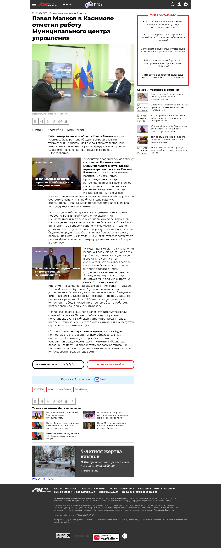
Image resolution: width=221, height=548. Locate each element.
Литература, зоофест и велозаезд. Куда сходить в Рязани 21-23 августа (163, 76)
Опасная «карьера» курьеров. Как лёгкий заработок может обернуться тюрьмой (163, 37)
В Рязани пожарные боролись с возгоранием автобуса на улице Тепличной (163, 63)
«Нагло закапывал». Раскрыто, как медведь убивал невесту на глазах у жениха (169, 150)
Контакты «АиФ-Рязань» (66, 489)
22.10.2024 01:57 (39, 13)
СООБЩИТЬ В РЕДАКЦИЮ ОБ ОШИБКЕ (139, 492)
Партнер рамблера (81, 536)
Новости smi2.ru (43, 478)
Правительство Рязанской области (50, 114)
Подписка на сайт (108, 492)
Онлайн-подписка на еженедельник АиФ (75, 492)
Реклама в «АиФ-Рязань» (94, 489)
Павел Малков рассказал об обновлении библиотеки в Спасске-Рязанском (111, 425)
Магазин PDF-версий (164, 489)
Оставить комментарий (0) (110, 364)
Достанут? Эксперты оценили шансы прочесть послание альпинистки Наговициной (169, 107)
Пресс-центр (144, 489)
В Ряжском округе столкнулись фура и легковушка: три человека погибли (163, 50)
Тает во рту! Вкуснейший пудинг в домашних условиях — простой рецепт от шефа (168, 139)
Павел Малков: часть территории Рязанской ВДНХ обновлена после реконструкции (63, 425)
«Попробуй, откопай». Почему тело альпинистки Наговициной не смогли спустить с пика (169, 129)
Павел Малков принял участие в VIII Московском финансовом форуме (62, 436)
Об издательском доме (122, 489)
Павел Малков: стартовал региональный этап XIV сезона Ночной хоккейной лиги (112, 415)
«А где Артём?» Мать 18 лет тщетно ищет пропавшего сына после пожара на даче (168, 118)
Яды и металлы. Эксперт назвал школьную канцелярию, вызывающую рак (167, 96)
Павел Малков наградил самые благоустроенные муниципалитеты (62, 415)
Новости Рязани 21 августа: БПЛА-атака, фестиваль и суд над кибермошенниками (163, 24)
